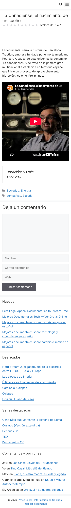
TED (5, 436)
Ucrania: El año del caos (18, 399)
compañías (14, 195)
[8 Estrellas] (29, 25)
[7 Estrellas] (25, 25)
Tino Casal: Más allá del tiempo (31, 468)
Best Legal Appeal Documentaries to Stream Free (35, 311)
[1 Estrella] (4, 25)
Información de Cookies (48, 500)
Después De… (11, 431)
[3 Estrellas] (11, 25)
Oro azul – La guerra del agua (43, 489)
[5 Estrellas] (18, 25)
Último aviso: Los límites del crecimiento (29, 382)
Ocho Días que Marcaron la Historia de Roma (32, 419)
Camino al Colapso (14, 388)
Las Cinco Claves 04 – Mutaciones (35, 462)
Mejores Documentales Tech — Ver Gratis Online (34, 316)
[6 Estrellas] (22, 25)
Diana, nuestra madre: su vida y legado (40, 474)
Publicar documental (36, 503)
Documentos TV (13, 442)
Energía (26, 190)
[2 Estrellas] (7, 25)
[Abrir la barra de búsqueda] (61, 4)
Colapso (7, 393)
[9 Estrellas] (33, 25)
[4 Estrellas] (15, 25)
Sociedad (13, 190)
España (28, 195)
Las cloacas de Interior (17, 376)
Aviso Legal (25, 500)
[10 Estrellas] (36, 25)
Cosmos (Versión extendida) (21, 425)
